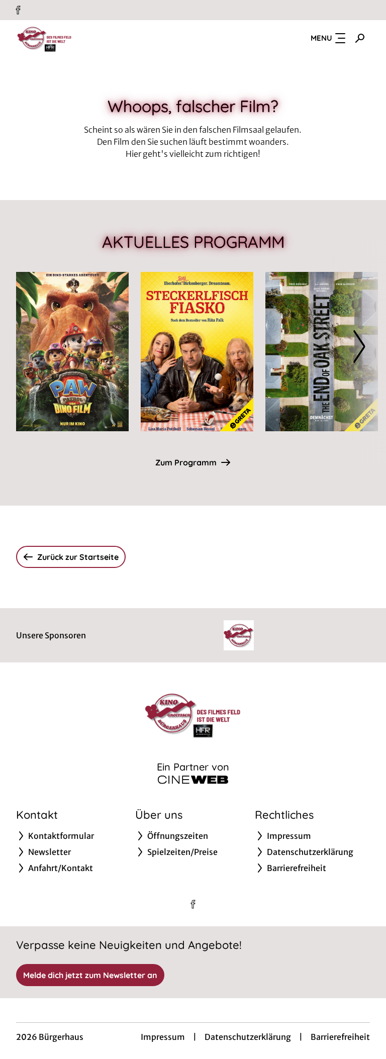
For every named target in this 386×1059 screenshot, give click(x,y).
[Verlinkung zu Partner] (239, 635)
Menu (321, 38)
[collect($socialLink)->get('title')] (18, 10)
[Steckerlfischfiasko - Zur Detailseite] (197, 351)
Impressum (163, 1037)
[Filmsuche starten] (360, 38)
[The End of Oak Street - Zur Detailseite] (321, 351)
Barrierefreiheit (340, 1037)
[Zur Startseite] (86, 38)
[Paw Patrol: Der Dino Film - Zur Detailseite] (72, 351)
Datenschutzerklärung (248, 1037)
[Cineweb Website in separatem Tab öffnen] (193, 779)
